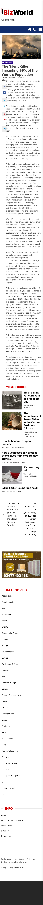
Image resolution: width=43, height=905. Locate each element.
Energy (5, 645)
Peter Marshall (28, 405)
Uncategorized (7, 62)
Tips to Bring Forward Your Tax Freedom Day (32, 397)
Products (6, 726)
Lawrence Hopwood (8, 77)
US (3, 794)
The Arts (5, 757)
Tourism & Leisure (9, 763)
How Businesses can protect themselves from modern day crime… (20, 455)
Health (4, 701)
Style (4, 745)
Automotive (7, 614)
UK (3, 782)
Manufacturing (8, 714)
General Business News (12, 695)
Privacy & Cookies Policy (12, 820)
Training (5, 769)
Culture (5, 639)
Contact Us (6, 836)
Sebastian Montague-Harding (31, 433)
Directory (5, 831)
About (3, 815)
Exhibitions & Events (10, 664)
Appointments (8, 602)
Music (4, 720)
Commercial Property (11, 633)
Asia (3, 608)
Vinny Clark (5, 448)
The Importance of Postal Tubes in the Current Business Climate (32, 421)
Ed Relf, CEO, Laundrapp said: (20, 487)
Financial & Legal (9, 683)
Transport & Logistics (11, 776)
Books (4, 620)
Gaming (5, 689)
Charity (5, 627)
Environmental (8, 652)
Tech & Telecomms (10, 751)
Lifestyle (5, 707)
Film (3, 676)
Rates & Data (6, 825)
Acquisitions (7, 596)
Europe (5, 658)
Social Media (7, 738)
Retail (4, 732)
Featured (5, 670)
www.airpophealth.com (25, 351)
